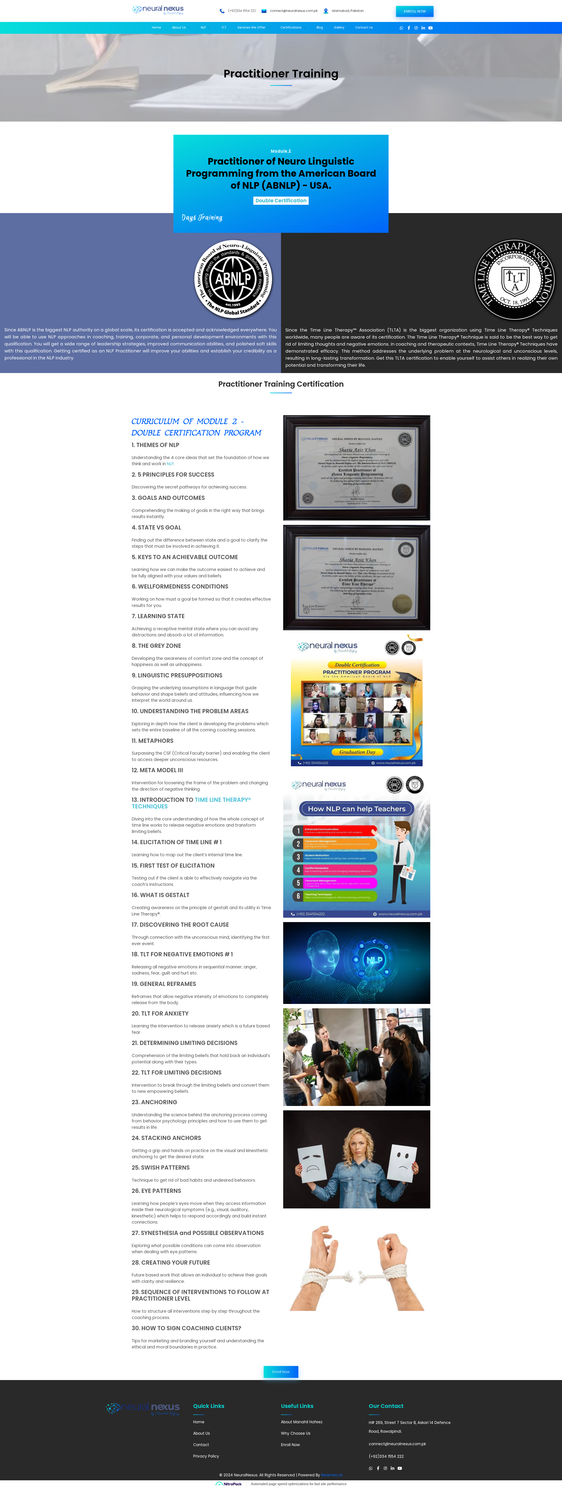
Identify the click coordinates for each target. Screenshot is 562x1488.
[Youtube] (430, 28)
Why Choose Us (295, 1433)
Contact (201, 1444)
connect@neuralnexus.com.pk (294, 11)
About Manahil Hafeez (301, 1422)
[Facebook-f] (409, 28)
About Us (201, 1433)
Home (198, 1422)
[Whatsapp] (401, 28)
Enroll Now (290, 1444)
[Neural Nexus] (157, 10)
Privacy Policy (206, 1456)
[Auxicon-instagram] (416, 28)
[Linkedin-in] (423, 28)
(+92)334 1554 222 (242, 11)
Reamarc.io (332, 1475)
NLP (170, 464)
